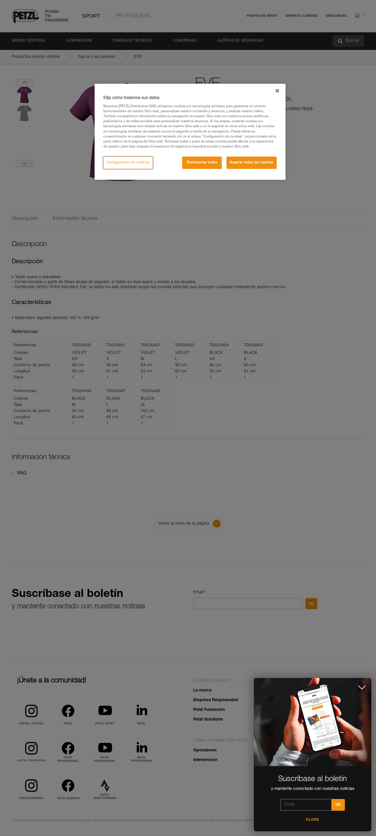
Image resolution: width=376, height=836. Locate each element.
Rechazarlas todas (202, 162)
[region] (190, 132)
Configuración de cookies (128, 162)
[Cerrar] (277, 90)
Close (312, 820)
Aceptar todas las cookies (251, 162)
